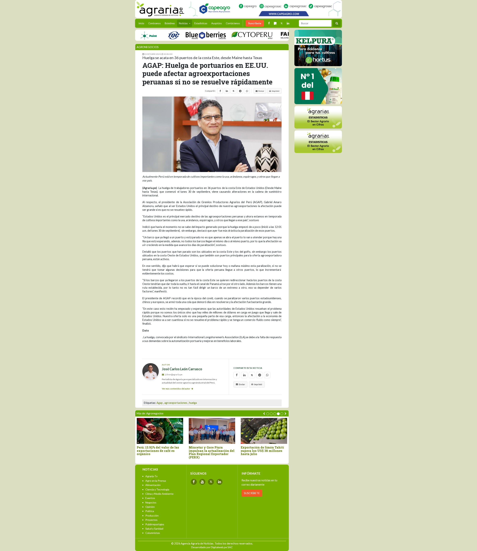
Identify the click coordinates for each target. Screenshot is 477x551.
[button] (267, 413)
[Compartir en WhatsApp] (247, 91)
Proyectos (151, 519)
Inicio (142, 23)
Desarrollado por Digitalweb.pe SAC (212, 547)
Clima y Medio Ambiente (159, 493)
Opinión (150, 506)
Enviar (261, 91)
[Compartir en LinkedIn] (227, 91)
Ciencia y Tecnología (157, 489)
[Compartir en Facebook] (220, 91)
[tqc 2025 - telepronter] (163, 35)
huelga (193, 402)
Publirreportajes (154, 524)
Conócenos (154, 23)
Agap (160, 402)
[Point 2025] (318, 86)
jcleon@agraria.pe (173, 374)
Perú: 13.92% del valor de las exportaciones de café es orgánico (158, 451)
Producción (152, 515)
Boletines (170, 23)
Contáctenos (233, 23)
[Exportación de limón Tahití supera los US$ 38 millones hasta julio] (264, 431)
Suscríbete (254, 23)
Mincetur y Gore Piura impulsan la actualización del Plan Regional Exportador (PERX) (211, 452)
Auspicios (216, 23)
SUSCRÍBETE (252, 493)
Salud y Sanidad (154, 528)
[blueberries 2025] (195, 35)
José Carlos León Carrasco (182, 369)
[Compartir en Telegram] (240, 91)
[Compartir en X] (233, 91)
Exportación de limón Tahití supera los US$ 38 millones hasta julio (262, 451)
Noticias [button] (183, 23)
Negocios (150, 502)
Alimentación (153, 485)
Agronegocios (148, 47)
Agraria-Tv (151, 476)
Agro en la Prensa (155, 480)
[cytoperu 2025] (241, 35)
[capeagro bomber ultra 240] (264, 8)
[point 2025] (137, 35)
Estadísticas (200, 23)
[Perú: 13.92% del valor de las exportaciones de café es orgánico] (160, 431)
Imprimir (275, 91)
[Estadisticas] (318, 117)
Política (149, 511)
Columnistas (152, 532)
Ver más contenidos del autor (176, 388)
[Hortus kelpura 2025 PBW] (318, 48)
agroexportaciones (175, 402)
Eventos (150, 498)
